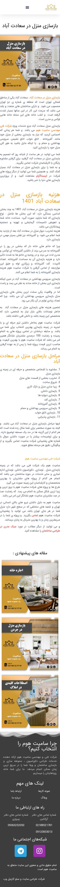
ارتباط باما (16, 791)
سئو (17, 879)
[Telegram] (21, 851)
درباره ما (16, 798)
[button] (27, 7)
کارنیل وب (8, 879)
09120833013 (44, 832)
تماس (34, 515)
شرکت (41, 879)
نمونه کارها (44, 791)
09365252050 (16, 825)
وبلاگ (44, 798)
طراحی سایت (29, 879)
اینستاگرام (41, 176)
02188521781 (44, 825)
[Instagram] (39, 851)
